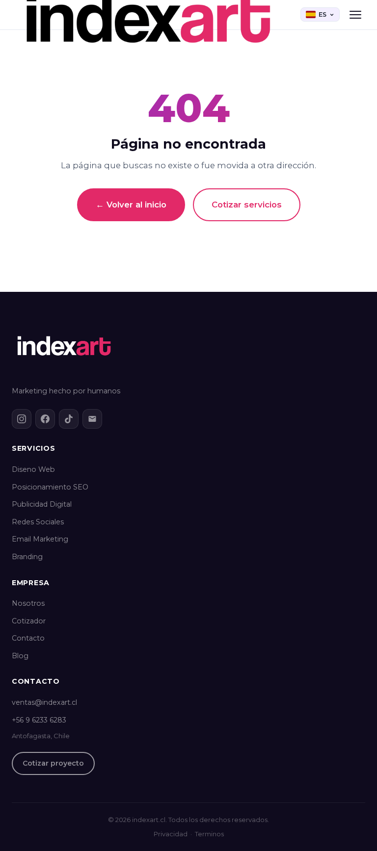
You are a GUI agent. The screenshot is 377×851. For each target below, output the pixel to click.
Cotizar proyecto (53, 763)
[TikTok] (69, 419)
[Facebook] (45, 419)
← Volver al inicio (131, 204)
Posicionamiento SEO (50, 487)
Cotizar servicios (247, 204)
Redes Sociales (38, 521)
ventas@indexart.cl (44, 702)
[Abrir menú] (355, 15)
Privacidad (171, 834)
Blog (20, 655)
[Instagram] (21, 419)
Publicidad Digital (42, 504)
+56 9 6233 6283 (39, 720)
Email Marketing (40, 539)
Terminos (209, 834)
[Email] (92, 419)
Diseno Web (33, 469)
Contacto (28, 638)
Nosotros (28, 603)
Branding (27, 556)
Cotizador (29, 621)
